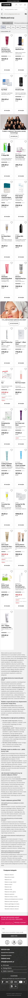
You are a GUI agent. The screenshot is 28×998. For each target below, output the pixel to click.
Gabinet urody (5, 958)
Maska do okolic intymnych (11, 901)
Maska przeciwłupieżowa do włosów (14, 899)
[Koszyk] (25, 5)
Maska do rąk (8, 887)
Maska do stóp (8, 889)
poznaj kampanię (14, 323)
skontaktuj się (14, 136)
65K (15, 982)
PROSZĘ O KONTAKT (20, 922)
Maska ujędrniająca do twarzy (12, 904)
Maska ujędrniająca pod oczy (12, 906)
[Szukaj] (26, 9)
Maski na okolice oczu (8, 23)
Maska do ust (8, 879)
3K (24, 982)
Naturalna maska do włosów (12, 909)
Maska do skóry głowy (10, 891)
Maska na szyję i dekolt (10, 882)
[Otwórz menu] (2, 9)
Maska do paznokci (9, 894)
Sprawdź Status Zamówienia (7, 952)
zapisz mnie (14, 936)
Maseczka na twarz (9, 877)
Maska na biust (8, 884)
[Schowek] (21, 5)
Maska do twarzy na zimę (11, 896)
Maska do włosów (9, 874)
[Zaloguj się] (17, 5)
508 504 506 (5, 949)
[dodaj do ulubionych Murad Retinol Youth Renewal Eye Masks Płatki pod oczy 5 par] (11, 571)
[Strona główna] (6, 4)
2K (16, 986)
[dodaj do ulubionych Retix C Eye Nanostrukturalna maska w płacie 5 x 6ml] (11, 369)
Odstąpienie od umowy (6, 955)
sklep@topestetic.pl (7, 962)
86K (7, 982)
